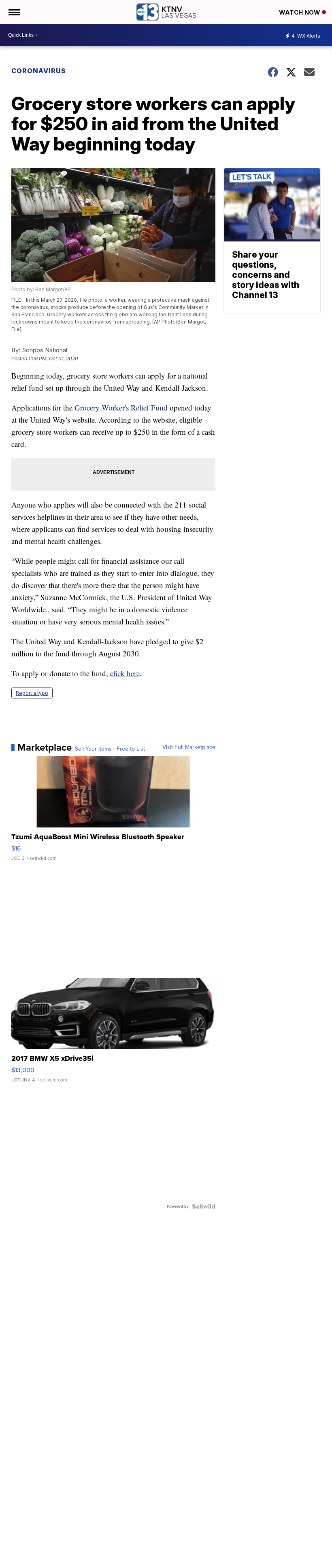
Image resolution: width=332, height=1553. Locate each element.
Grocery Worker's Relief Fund (121, 407)
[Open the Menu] (13, 12)
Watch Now (300, 12)
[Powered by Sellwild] (203, 1206)
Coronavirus (38, 71)
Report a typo (32, 693)
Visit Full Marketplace (188, 747)
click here (125, 673)
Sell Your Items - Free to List (110, 749)
